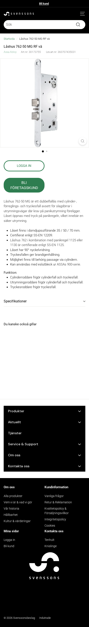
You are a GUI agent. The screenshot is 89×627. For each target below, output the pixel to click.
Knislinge (50, 546)
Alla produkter (13, 496)
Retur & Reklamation (58, 502)
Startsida (9, 38)
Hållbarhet (11, 514)
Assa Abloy (10, 52)
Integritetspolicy (55, 519)
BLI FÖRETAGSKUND (24, 185)
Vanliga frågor (54, 496)
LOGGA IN (24, 166)
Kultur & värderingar (17, 521)
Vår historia (11, 508)
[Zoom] (83, 141)
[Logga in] (76, 13)
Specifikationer (15, 301)
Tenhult (49, 540)
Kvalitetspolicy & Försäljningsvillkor (56, 511)
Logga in (9, 540)
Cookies (49, 525)
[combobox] (44, 24)
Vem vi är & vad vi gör (18, 502)
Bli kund (44, 3)
